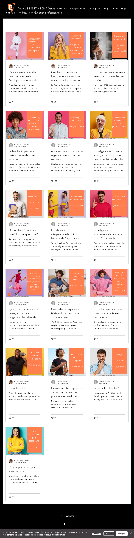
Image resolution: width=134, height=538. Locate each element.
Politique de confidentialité (55, 534)
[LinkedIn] (65, 524)
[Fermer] (130, 533)
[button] (125, 20)
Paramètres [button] (96, 533)
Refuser (109, 533)
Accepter (121, 533)
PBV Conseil (67, 516)
